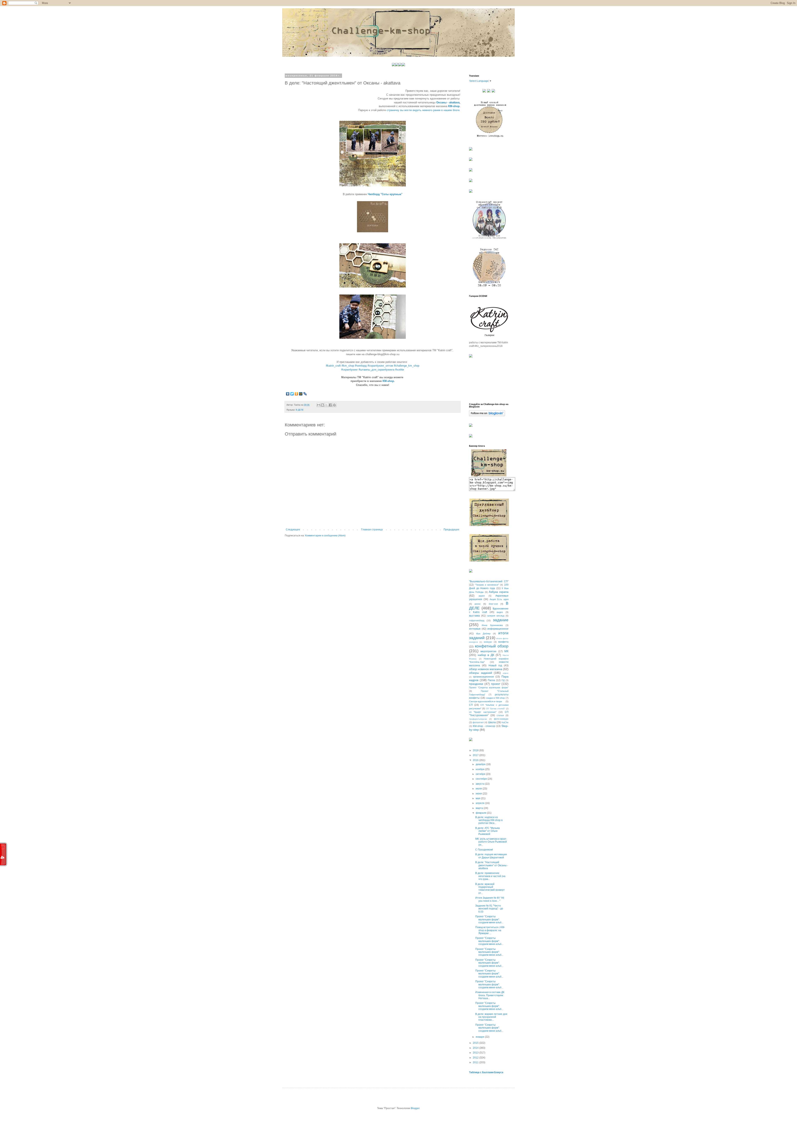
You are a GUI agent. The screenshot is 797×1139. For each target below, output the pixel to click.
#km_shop (348, 365)
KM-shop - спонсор (484, 726)
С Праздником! (484, 849)
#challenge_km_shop (406, 365)
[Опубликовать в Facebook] (330, 405)
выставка (474, 615)
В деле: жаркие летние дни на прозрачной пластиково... (491, 1017)
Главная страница (372, 529)
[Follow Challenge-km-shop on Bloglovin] (487, 415)
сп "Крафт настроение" (482, 712)
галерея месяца (495, 615)
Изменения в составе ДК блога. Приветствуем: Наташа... (489, 995)
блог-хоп (493, 604)
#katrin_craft (333, 365)
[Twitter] (292, 393)
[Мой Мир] (301, 393)
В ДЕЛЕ (300, 410)
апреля (480, 803)
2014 (476, 1047)
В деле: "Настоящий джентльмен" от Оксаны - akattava (491, 865)
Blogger (415, 1108)
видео (500, 612)
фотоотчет (478, 722)
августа (480, 783)
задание (501, 620)
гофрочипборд (476, 620)
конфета (503, 641)
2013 (476, 1052)
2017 (476, 755)
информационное (498, 628)
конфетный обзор (492, 646)
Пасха (491, 680)
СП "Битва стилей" (495, 708)
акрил (482, 596)
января (480, 1036)
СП (471, 704)
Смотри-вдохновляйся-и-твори (485, 701)
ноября (480, 769)
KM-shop (454, 106)
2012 (476, 1057)
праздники (476, 683)
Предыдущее (451, 529)
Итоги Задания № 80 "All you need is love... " (489, 899)
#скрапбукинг (349, 369)
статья (500, 715)
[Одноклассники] (296, 393)
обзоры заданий (480, 672)
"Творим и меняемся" (487, 585)
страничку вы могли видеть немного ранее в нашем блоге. (423, 110)
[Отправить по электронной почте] (319, 405)
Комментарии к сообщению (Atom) (325, 535)
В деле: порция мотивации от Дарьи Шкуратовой (491, 856)
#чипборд (361, 365)
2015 (476, 1042)
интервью (474, 628)
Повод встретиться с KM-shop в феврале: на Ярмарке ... (490, 930)
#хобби (399, 369)
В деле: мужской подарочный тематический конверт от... (490, 888)
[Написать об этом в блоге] (322, 405)
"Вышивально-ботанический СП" (489, 581)
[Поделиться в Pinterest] (334, 405)
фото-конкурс (501, 719)
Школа (492, 722)
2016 (476, 760)
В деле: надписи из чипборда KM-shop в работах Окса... (488, 820)
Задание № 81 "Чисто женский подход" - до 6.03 (489, 908)
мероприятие (488, 651)
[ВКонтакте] (288, 393)
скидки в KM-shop (495, 698)
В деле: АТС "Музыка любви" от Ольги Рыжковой (487, 831)
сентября (482, 778)
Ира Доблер (483, 633)
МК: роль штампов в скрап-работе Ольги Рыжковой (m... (491, 841)
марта (480, 808)
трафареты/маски (478, 719)
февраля (481, 812)
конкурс (488, 642)
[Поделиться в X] (326, 405)
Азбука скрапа (499, 591)
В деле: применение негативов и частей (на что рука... (490, 876)
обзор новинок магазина (485, 669)
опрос (506, 673)
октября (481, 774)
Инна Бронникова (492, 625)
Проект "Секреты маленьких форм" (489, 687)
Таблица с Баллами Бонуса (486, 1072)
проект (495, 683)
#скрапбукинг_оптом (380, 365)
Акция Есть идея (499, 599)
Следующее (293, 529)
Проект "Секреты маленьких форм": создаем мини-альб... (489, 919)
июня (479, 793)
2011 (476, 1062)
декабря (481, 764)
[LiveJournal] (305, 393)
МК (506, 651)
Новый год (495, 665)
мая (478, 798)
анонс (477, 604)
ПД (503, 680)
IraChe (505, 722)
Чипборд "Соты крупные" (385, 194)
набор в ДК (486, 655)
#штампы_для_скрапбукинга (376, 369)
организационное (483, 676)
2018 (476, 750)
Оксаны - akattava (448, 102)
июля (479, 788)
